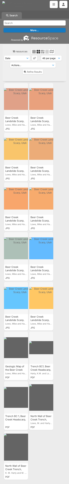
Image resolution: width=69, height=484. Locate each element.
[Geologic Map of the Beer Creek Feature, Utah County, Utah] (16, 348)
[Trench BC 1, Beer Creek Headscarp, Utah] (16, 397)
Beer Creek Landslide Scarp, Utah (14, 121)
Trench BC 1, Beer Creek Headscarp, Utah (15, 419)
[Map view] (51, 51)
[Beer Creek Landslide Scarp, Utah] (16, 99)
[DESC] (34, 58)
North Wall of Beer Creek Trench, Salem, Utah (41, 419)
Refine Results (34, 71)
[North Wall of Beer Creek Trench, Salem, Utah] (41, 397)
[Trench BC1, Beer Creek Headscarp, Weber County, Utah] (41, 348)
